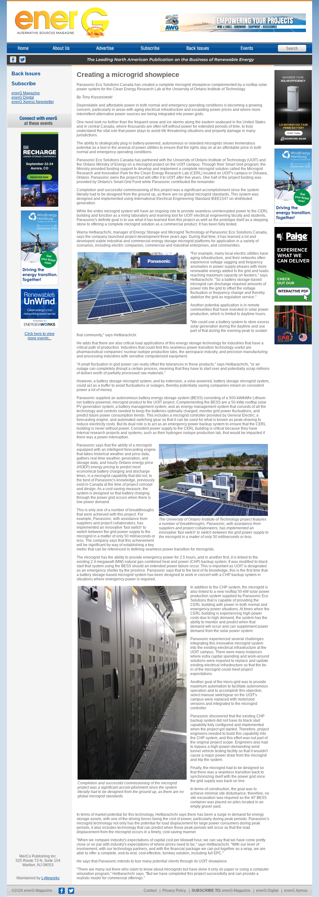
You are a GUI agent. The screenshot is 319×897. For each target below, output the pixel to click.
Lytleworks (50, 878)
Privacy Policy (174, 890)
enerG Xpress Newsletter (33, 102)
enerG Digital (23, 97)
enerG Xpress (295, 890)
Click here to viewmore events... (40, 336)
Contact (150, 890)
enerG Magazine (26, 93)
